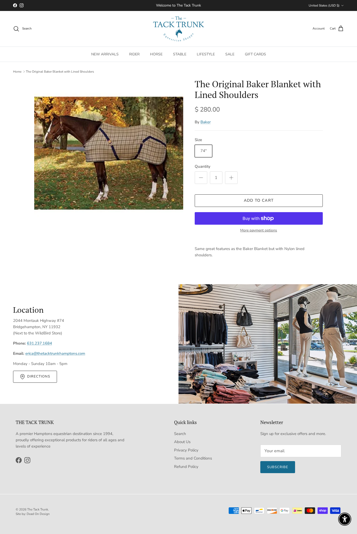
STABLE (179, 53)
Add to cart (259, 200)
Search (180, 433)
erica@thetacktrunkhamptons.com (55, 353)
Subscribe (277, 467)
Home (17, 71)
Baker (205, 122)
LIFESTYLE (206, 53)
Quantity (202, 166)
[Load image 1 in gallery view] (108, 153)
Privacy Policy (186, 450)
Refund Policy (186, 466)
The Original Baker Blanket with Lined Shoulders (60, 71)
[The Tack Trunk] (178, 28)
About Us (182, 441)
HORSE (156, 53)
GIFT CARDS (255, 53)
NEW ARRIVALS (105, 53)
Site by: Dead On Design (33, 514)
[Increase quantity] (231, 177)
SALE (229, 53)
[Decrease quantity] (201, 177)
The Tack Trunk (37, 509)
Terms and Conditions (193, 458)
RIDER (134, 53)
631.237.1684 (39, 343)
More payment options (258, 230)
